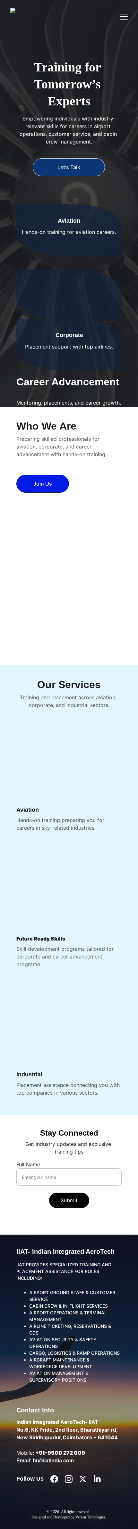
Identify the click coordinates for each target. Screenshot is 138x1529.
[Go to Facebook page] (54, 1479)
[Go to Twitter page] (83, 1479)
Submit (69, 1200)
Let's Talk (68, 167)
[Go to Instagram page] (69, 1479)
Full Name (28, 1164)
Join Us (42, 484)
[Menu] (124, 17)
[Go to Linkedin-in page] (97, 1479)
